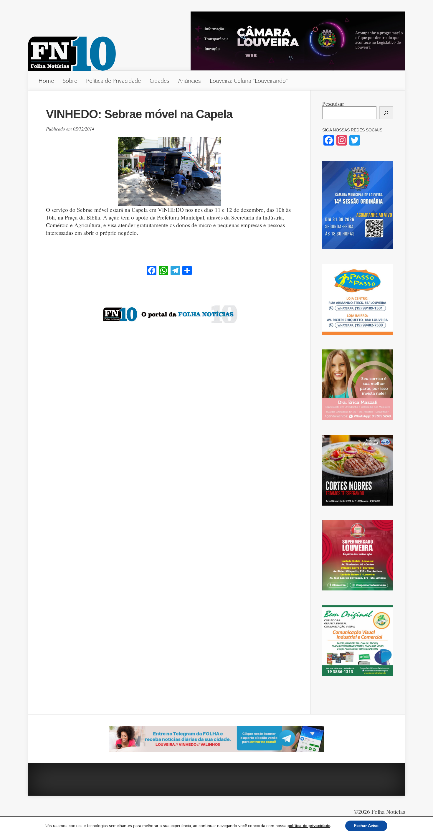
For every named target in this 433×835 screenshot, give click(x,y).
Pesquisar (333, 103)
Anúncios (189, 81)
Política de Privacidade (113, 81)
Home (46, 81)
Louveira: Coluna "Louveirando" (249, 81)
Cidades (159, 81)
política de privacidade (308, 826)
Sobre (70, 81)
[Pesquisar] (386, 112)
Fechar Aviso (366, 826)
